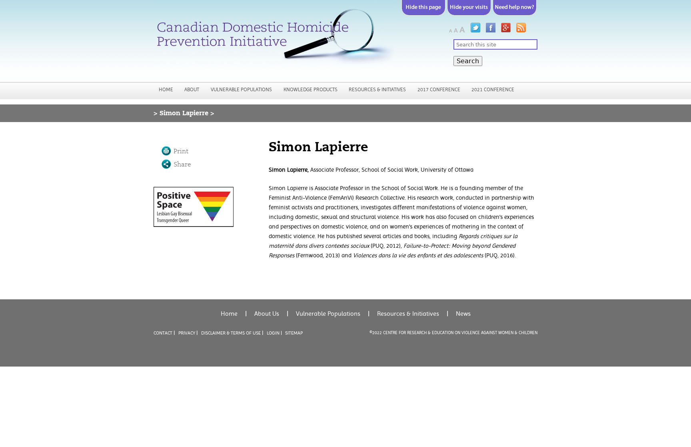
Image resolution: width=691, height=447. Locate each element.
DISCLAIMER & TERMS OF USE (231, 333)
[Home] (274, 39)
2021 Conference (492, 89)
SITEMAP (294, 333)
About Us (266, 313)
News (463, 313)
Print (181, 151)
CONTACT (163, 333)
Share (182, 164)
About (191, 89)
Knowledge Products (311, 89)
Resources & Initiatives (377, 89)
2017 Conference (438, 89)
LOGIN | (274, 333)
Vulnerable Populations (241, 89)
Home (166, 89)
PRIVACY (186, 333)
